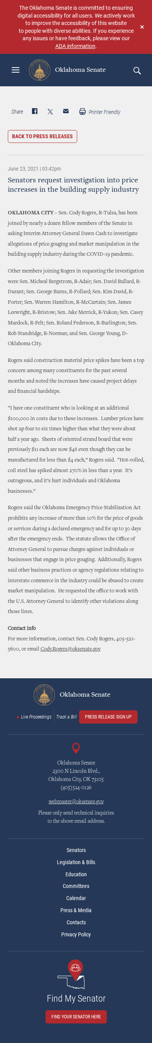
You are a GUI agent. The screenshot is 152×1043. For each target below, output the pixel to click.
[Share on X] (50, 112)
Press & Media (76, 910)
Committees (76, 886)
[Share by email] (66, 112)
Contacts (76, 922)
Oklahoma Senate (79, 69)
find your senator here (76, 1017)
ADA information (75, 46)
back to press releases (42, 136)
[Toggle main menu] (15, 70)
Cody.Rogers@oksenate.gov (71, 649)
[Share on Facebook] (34, 112)
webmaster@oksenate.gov (76, 802)
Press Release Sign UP (108, 717)
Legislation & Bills (76, 862)
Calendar (76, 898)
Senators (76, 850)
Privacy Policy (76, 934)
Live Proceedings (36, 717)
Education (76, 874)
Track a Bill (66, 717)
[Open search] (137, 70)
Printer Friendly (104, 112)
